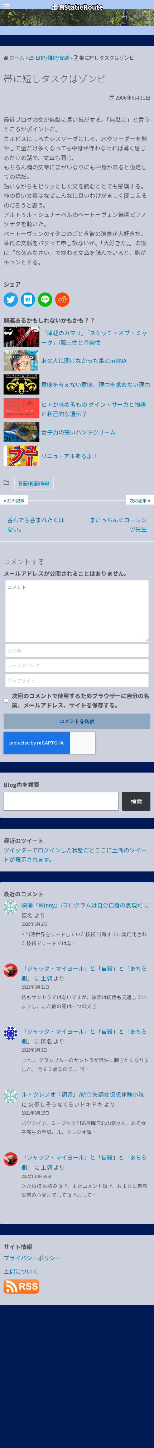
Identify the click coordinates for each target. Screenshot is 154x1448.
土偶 (46, 978)
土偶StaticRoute (77, 7)
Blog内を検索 (21, 784)
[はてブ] (28, 299)
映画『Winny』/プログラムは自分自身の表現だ (82, 905)
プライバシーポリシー (32, 1257)
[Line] (45, 299)
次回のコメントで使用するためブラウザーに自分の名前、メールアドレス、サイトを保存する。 (80, 700)
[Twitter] (11, 299)
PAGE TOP (143, 1397)
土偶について (21, 1271)
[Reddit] (62, 299)
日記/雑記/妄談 (34, 483)
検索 (136, 801)
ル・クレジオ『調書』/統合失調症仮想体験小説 (82, 1094)
